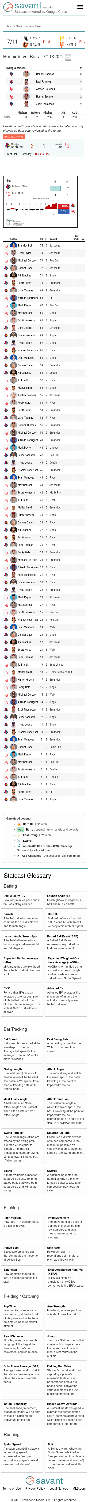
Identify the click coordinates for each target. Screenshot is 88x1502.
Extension (10, 1270)
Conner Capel (25, 268)
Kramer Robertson (28, 350)
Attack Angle (55, 1069)
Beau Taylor (24, 253)
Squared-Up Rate (58, 1133)
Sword (27, 841)
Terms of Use (12, 1488)
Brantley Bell (25, 245)
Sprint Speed (12, 1444)
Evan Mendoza (26, 357)
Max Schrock (25, 313)
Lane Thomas (25, 290)
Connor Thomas (45, 74)
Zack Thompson (45, 104)
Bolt (50, 1444)
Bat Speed (10, 1039)
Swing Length (13, 1069)
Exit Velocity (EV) (15, 896)
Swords (52, 1171)
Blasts (8, 1171)
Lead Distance (13, 1336)
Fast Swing (30, 835)
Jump (50, 1336)
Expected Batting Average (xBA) (21, 960)
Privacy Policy (35, 1488)
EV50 (7, 988)
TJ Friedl (23, 380)
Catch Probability (15, 1404)
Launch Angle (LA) (59, 896)
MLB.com (79, 1488)
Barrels (8, 914)
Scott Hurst (24, 283)
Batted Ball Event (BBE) (62, 936)
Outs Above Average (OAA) (21, 1366)
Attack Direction (58, 1099)
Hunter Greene (44, 96)
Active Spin (11, 1248)
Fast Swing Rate (58, 1039)
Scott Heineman (27, 320)
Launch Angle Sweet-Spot (21, 936)
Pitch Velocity (13, 1218)
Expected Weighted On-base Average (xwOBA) (63, 960)
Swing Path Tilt (13, 1133)
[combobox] (44, 26)
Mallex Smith (25, 387)
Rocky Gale (24, 402)
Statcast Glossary (27, 875)
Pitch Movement (58, 1218)
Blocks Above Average (62, 1404)
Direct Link (11, 154)
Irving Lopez (25, 343)
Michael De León (27, 260)
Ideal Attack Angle (15, 1099)
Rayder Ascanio (26, 335)
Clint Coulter (25, 328)
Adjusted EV (55, 988)
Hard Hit (28, 824)
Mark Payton (25, 305)
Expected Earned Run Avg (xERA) (65, 1272)
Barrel (30, 829)
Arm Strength (56, 1306)
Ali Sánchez (24, 275)
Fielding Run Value (59, 1366)
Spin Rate (53, 1248)
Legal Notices (59, 1488)
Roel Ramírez (43, 81)
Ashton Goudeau (45, 89)
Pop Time (10, 1306)
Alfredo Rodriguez (28, 298)
